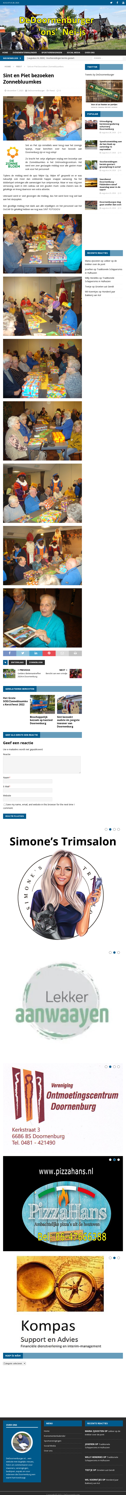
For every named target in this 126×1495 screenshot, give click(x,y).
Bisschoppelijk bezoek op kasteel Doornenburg (41, 720)
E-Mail (6, 786)
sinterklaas (17, 662)
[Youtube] (123, 2)
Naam (6, 777)
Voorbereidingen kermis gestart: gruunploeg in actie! (110, 164)
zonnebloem (36, 662)
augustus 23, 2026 (109, 193)
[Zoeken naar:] (107, 57)
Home (5, 52)
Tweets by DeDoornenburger (99, 74)
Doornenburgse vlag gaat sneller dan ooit (110, 203)
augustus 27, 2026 (109, 152)
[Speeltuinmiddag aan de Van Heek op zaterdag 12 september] (91, 144)
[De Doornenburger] (63, 47)
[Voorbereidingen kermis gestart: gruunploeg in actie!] (91, 165)
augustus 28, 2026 (109, 132)
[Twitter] (111, 2)
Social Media (73, 52)
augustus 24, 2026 (109, 170)
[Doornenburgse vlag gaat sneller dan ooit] (91, 205)
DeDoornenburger (36, 90)
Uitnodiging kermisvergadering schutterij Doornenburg (109, 125)
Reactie (6, 754)
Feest (52, 90)
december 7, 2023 (15, 90)
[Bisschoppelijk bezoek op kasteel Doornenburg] (42, 704)
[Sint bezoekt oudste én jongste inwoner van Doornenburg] (69, 704)
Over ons (89, 52)
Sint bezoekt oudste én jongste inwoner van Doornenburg (68, 721)
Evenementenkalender (25, 52)
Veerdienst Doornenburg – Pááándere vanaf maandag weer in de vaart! (110, 184)
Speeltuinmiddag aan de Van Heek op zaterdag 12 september (111, 145)
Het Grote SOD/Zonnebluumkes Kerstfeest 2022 (15, 701)
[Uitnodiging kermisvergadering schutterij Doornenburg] (91, 124)
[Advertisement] (104, 231)
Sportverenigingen (51, 52)
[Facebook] (117, 2)
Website (7, 795)
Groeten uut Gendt (104, 286)
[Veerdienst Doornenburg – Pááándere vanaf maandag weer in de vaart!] (91, 182)
